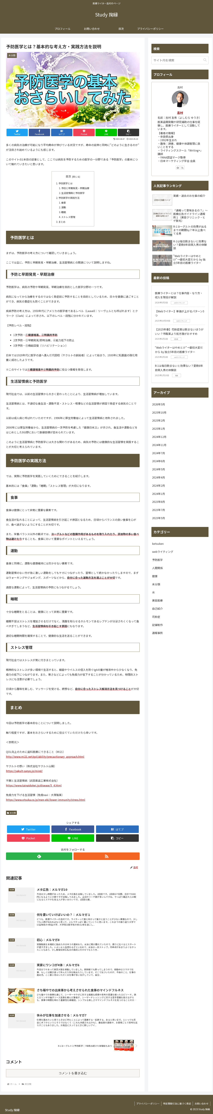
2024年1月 (158, 494)
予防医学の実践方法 (68, 197)
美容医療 (157, 601)
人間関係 (157, 568)
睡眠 (63, 212)
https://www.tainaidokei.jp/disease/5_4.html (34, 785)
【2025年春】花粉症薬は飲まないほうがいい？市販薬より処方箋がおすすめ (179, 331)
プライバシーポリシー (148, 1103)
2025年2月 (158, 421)
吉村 (180, 113)
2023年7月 (158, 510)
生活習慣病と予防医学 (73, 193)
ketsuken (158, 544)
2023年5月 (158, 518)
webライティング (162, 552)
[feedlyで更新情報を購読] (39, 856)
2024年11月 (159, 445)
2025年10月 (159, 412)
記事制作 (157, 625)
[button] (128, 132)
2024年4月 (158, 477)
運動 (63, 207)
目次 (68, 176)
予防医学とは (65, 183)
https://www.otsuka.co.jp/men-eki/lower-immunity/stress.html (45, 800)
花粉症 (156, 617)
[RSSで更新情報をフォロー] (107, 856)
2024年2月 (158, 485)
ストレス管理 (68, 217)
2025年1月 (158, 429)
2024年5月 (158, 469)
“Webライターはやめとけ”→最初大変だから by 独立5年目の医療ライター (179, 349)
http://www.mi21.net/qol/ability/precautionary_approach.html (45, 757)
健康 (154, 576)
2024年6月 (158, 461)
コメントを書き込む (73, 1073)
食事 (63, 202)
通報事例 (157, 633)
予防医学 (157, 560)
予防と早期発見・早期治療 (75, 188)
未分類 (13, 812)
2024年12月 (159, 437)
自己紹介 (157, 609)
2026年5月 (158, 404)
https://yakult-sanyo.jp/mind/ (24, 771)
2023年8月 (158, 502)
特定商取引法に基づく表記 (177, 1103)
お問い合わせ (202, 1103)
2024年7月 (158, 453)
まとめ (61, 221)
